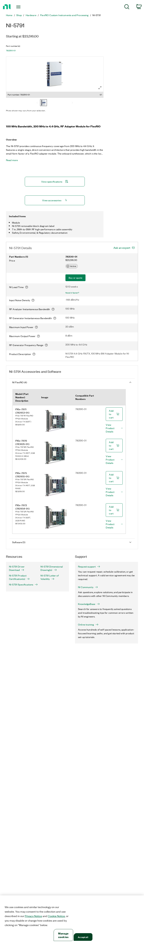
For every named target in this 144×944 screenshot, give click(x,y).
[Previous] (37, 103)
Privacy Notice (33, 916)
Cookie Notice (56, 916)
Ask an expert (121, 248)
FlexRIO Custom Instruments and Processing (64, 15)
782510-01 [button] (11, 50)
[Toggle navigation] (22, 7)
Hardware (31, 15)
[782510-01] (43, 103)
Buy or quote (75, 277)
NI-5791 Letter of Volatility (49, 577)
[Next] (72, 103)
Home (9, 15)
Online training (86, 624)
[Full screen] (100, 87)
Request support (87, 566)
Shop (19, 15)
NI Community (85, 587)
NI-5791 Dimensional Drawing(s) (51, 568)
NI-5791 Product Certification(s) (17, 577)
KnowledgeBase (86, 604)
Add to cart (111, 414)
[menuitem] (127, 7)
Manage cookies (63, 935)
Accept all (83, 937)
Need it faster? (72, 292)
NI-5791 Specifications (21, 584)
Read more (12, 160)
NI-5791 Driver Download (17, 568)
